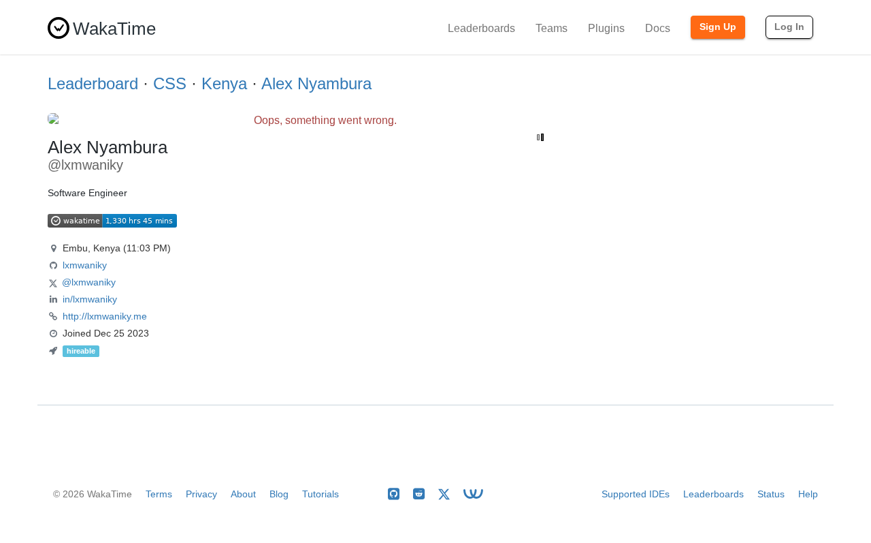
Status (771, 493)
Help (808, 493)
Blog (279, 493)
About (243, 493)
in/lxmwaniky (90, 299)
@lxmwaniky (89, 282)
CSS (169, 83)
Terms (159, 493)
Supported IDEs (636, 493)
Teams (552, 28)
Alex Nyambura (316, 83)
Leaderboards (481, 28)
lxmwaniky (85, 265)
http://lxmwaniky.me (105, 316)
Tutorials (320, 493)
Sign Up (718, 26)
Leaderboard (93, 83)
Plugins (606, 28)
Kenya (224, 83)
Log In (789, 26)
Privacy (201, 493)
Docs (657, 28)
